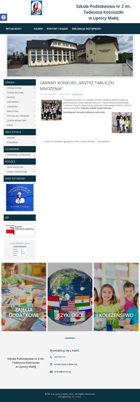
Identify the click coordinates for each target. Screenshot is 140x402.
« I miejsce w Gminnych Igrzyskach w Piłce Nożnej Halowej (68, 141)
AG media (76, 396)
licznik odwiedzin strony (20, 243)
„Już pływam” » (104, 141)
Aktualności (78, 94)
